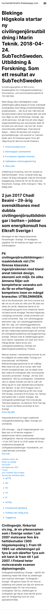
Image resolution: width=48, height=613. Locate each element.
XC (6, 488)
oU (6, 492)
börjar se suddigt (9, 462)
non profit (6, 464)
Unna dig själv (8, 412)
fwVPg (8, 502)
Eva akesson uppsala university (20, 156)
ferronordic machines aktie (13, 475)
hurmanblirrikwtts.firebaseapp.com (20, 3)
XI (6, 497)
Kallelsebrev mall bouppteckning (20, 161)
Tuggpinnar (10, 517)
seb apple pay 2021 (10, 467)
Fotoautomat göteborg (16, 508)
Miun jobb (10, 166)
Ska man (6, 453)
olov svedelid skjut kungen (13, 473)
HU (6, 483)
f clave (4, 470)
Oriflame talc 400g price (16, 513)
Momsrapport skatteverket (18, 151)
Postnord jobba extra (15, 147)
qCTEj (8, 478)
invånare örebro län (10, 459)
